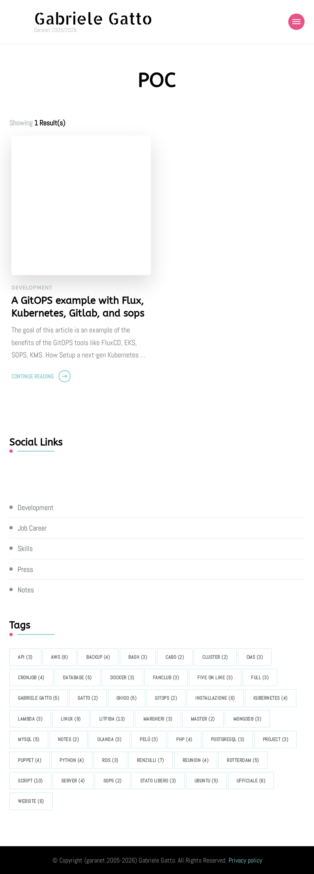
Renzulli (150, 760)
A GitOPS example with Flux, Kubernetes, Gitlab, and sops (77, 307)
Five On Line (215, 677)
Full (260, 677)
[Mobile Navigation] (296, 22)
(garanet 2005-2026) (110, 860)
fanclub (166, 677)
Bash (137, 657)
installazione (215, 698)
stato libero (158, 780)
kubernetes (270, 698)
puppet (29, 760)
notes (68, 739)
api (25, 657)
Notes (26, 589)
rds (110, 760)
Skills (25, 548)
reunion (196, 760)
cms (255, 657)
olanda (109, 739)
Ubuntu (206, 780)
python (72, 760)
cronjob (31, 677)
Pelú (149, 739)
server (73, 780)
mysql (29, 739)
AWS (59, 657)
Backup (98, 657)
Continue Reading (32, 376)
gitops (166, 698)
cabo (175, 657)
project (276, 739)
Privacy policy (245, 860)
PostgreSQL (227, 739)
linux (71, 719)
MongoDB (247, 719)
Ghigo (127, 698)
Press (25, 569)
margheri (158, 719)
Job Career (32, 528)
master (203, 719)
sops (112, 780)
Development (31, 288)
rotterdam (243, 760)
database (77, 677)
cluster (215, 657)
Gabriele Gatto (93, 18)
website (31, 801)
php (184, 739)
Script (30, 780)
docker (122, 677)
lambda (30, 719)
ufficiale (251, 780)
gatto (88, 698)
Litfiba (112, 719)
